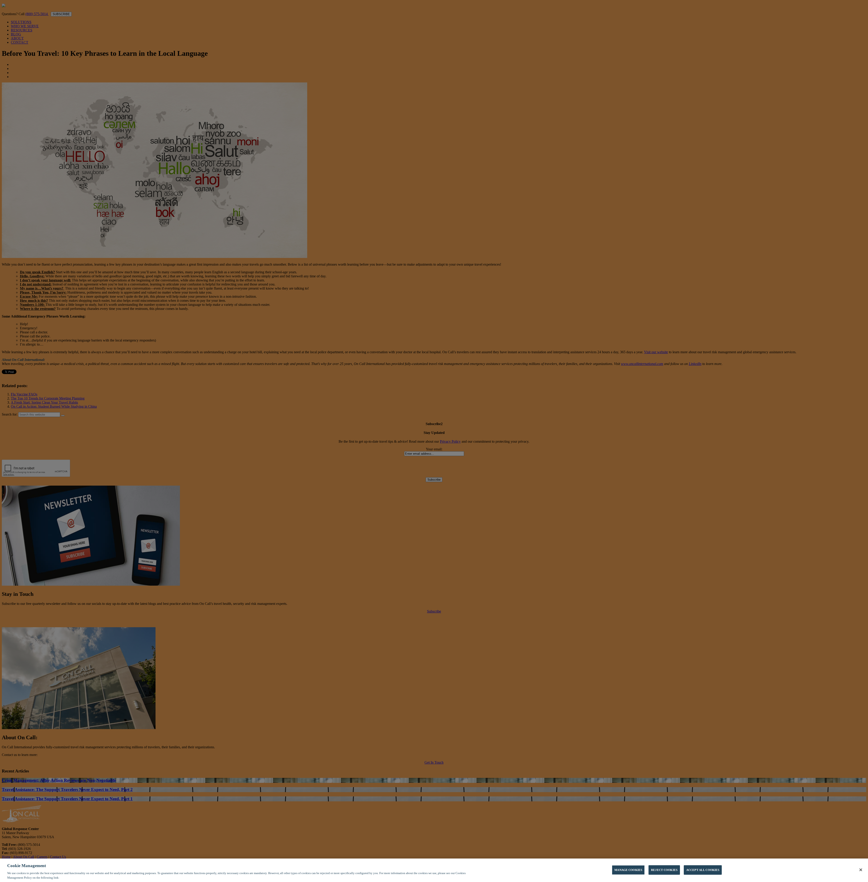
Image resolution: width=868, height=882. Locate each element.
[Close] (861, 870)
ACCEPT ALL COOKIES (702, 870)
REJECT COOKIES (664, 870)
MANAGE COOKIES (628, 870)
